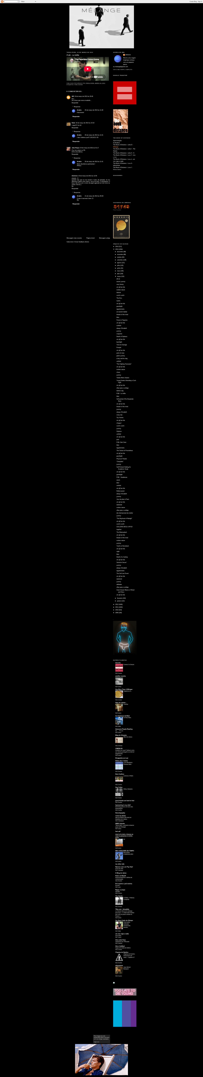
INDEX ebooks (120, 823)
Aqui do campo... (121, 702)
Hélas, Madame (128, 789)
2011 (117, 607)
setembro (120, 260)
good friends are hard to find (124, 800)
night (118, 551)
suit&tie (119, 325)
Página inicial (90, 238)
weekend (119, 505)
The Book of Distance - (120, 159)
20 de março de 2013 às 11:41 (94, 135)
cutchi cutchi (120, 295)
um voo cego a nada (122, 934)
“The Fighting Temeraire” (124, 364)
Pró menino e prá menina (123, 883)
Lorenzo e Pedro (128, 776)
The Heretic (119, 896)
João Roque (76, 148)
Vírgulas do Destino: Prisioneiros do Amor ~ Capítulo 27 (129, 955)
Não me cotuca (127, 737)
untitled (119, 361)
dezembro (120, 251)
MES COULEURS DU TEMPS (124, 851)
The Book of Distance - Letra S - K (123, 153)
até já (118, 279)
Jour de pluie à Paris (123, 499)
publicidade (78, 84)
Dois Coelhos (119, 774)
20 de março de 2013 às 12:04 (87, 176)
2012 (117, 604)
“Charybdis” (120, 461)
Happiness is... (127, 691)
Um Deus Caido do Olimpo (124, 920)
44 (124, 839)
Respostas (77, 106)
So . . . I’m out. (119, 731)
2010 (117, 610)
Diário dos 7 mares (121, 761)
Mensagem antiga (104, 238)
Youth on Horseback (123, 546)
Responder (75, 103)
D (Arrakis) (116, 143)
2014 (117, 246)
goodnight (119, 306)
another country (120, 676)
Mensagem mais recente (74, 238)
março (119, 276)
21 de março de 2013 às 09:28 (94, 196)
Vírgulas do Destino (121, 952)
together (119, 529)
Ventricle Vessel (121, 562)
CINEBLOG (119, 748)
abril (118, 273)
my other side (119, 864)
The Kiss (119, 298)
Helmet (119, 292)
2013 (117, 249)
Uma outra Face (120, 940)
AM (73, 96)
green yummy (121, 356)
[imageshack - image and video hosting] (114, 983)
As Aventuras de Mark (122, 716)
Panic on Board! (120, 876)
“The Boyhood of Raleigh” (124, 518)
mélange (102, 10)
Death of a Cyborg (122, 557)
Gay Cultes (118, 787)
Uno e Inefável (120, 946)
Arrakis (79, 110)
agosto (119, 262)
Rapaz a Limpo (120, 890)
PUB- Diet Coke (121, 442)
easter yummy (121, 281)
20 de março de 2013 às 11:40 (94, 110)
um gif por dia (121, 287)
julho (118, 265)
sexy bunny (120, 284)
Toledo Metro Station (123, 378)
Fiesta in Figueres (122, 320)
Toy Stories (120, 417)
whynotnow (116, 165)
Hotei (73, 123)
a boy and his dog (122, 358)
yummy (119, 331)
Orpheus (119, 431)
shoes (118, 372)
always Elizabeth (122, 328)
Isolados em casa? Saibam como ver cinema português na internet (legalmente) (124, 752)
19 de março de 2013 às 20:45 (83, 96)
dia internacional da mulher (125, 513)
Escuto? (117, 885)
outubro (119, 257)
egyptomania (120, 309)
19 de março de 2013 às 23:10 (85, 123)
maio (118, 271)
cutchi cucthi (120, 524)
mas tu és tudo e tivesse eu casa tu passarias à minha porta (124, 835)
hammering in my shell (123, 805)
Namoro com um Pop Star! (124, 867)
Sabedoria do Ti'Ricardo (122, 941)
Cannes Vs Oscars (128, 664)
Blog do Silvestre (121, 735)
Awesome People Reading (123, 729)
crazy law (119, 415)
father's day (120, 391)
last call (117, 831)
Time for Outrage (122, 345)
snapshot (119, 334)
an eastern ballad (122, 312)
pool (118, 439)
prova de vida (119, 868)
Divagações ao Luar (121, 758)
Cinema (125, 704)
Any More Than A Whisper (123, 689)
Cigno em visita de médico (123, 948)
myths (118, 301)
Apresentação (117, 140)
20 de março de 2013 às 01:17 (89, 148)
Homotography (120, 813)
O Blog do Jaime (120, 873)
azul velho (118, 935)
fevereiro (120, 598)
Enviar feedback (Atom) (81, 242)
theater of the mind (122, 314)
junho (119, 268)
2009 (117, 612)
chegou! (119, 423)
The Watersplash (122, 532)
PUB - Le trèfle (121, 393)
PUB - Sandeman (122, 477)
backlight (119, 342)
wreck (118, 480)
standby (117, 891)
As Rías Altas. (127, 717)
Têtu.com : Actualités (122, 909)
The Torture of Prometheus (125, 450)
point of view (120, 353)
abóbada (119, 584)
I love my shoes (120, 816)
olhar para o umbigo (123, 388)
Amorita (118, 663)
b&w (118, 317)
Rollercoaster (121, 491)
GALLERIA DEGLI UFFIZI (124, 527)
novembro (120, 254)
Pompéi (119, 347)
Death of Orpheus (122, 336)
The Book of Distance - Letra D (122, 145)
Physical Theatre (122, 459)
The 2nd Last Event (123, 573)
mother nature (121, 290)
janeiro (119, 601)
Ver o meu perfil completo (122, 69)
